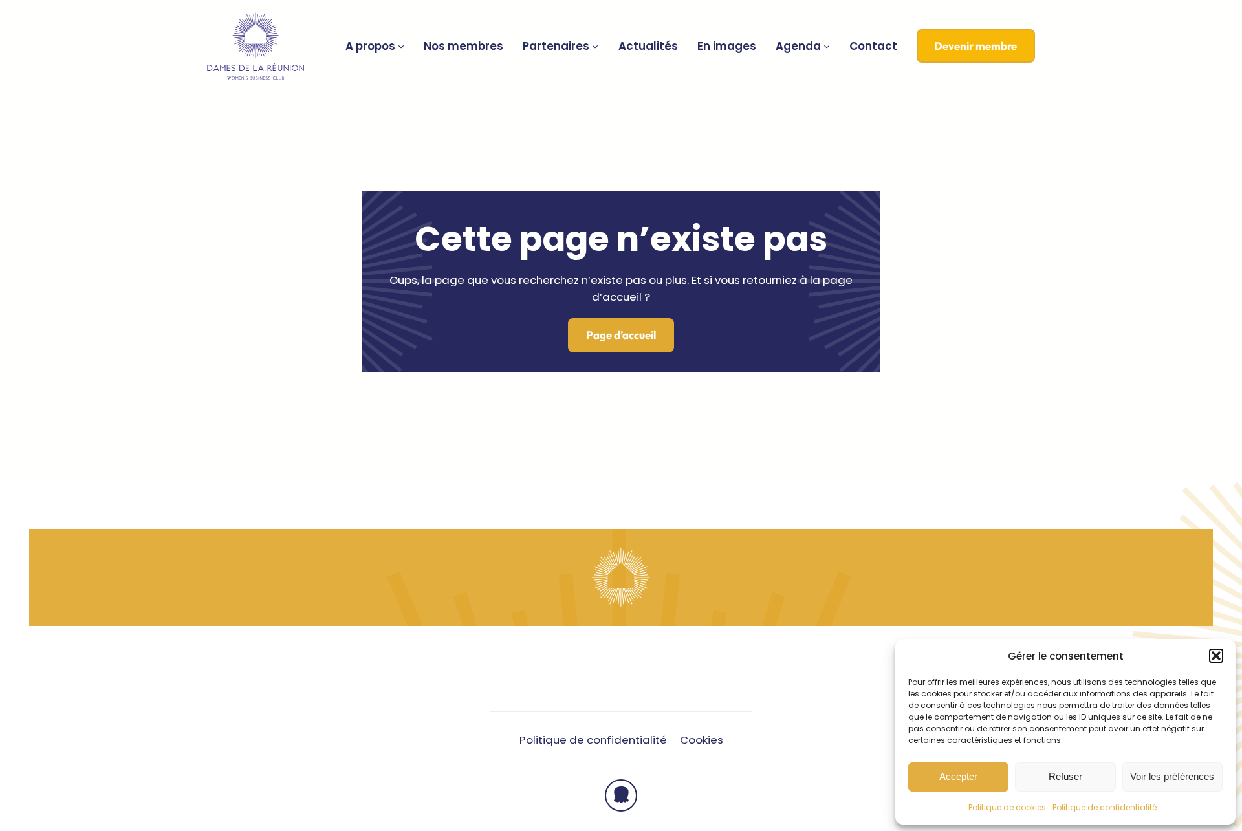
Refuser (1065, 776)
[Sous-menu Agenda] (826, 46)
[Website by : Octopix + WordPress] (621, 795)
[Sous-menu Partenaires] (595, 46)
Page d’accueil (621, 334)
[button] (1216, 655)
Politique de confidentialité (1104, 807)
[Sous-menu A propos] (401, 46)
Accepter (958, 776)
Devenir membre (975, 45)
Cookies (701, 740)
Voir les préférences (1172, 776)
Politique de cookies (1007, 807)
